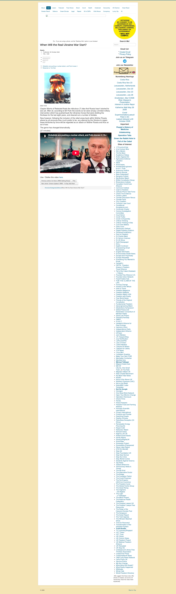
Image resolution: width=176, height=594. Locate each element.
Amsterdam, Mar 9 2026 (125, 97)
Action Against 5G (122, 157)
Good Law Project (122, 315)
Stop (118, 453)
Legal (72, 11)
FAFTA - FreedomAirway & (122, 266)
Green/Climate (64, 11)
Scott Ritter (120, 441)
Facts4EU (119, 263)
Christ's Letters (121, 195)
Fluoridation (124, 453)
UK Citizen (120, 536)
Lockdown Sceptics (123, 354)
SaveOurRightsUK (122, 439)
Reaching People (122, 416)
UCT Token (120, 532)
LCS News (120, 350)
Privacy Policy (125, 54)
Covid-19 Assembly (123, 219)
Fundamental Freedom (124, 304)
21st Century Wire (122, 149)
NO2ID (118, 377)
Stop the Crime (121, 457)
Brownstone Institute (123, 182)
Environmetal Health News (125, 253)
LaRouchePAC (121, 341)
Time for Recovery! (123, 522)
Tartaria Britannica (122, 464)
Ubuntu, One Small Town (123, 369)
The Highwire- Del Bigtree (121, 491)
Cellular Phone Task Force (126, 191)
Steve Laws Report (123, 447)
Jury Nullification (122, 339)
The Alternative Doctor (124, 472)
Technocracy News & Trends (123, 467)
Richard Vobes (121, 431)
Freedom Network (122, 292)
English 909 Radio (122, 251)
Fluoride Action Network (124, 277)
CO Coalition (121, 201)
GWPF (118, 319)
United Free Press (122, 553)
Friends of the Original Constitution (124, 301)
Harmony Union (121, 327)
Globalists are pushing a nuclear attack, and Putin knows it (60, 66)
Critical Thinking (122, 221)
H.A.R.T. (119, 321)
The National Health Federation (123, 500)
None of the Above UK (124, 379)
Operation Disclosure (123, 397)
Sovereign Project (122, 443)
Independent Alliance (123, 331)
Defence (55, 11)
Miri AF (118, 366)
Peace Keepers (121, 402)
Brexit (78, 8)
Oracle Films (120, 399)
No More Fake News (123, 375)
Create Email (125, 52)
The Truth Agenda (122, 517)
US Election (116, 8)
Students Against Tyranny (125, 461)
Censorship (106, 8)
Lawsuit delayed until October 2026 (124, 120)
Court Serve (120, 215)
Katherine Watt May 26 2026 (124, 108)
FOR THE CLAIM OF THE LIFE (125, 282)
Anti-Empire (120, 164)
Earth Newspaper (122, 242)
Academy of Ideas (122, 155)
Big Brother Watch (122, 178)
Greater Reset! (45, 11)
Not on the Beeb (122, 383)
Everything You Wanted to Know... (125, 260)
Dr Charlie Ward (122, 236)
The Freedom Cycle (123, 484)
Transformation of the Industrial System (123, 525)
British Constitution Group (125, 180)
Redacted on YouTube (49, 68)
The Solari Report (122, 515)
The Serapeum (121, 513)
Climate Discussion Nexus (125, 197)
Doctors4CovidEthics (123, 232)
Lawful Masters (121, 344)
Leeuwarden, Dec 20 (124, 88)
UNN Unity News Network (125, 557)
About (43, 8)
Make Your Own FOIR (124, 356)
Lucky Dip (115, 11)
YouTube (126, 370)
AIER (118, 162)
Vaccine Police (121, 561)
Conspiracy (106, 11)
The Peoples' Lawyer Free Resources (125, 506)
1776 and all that (122, 147)
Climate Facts (121, 199)
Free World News (122, 298)
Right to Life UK (121, 433)
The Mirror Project (122, 497)
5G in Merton (120, 151)
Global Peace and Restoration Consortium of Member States (125, 312)
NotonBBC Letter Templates (122, 386)
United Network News (124, 555)
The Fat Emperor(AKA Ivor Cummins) (123, 481)
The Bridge (120, 474)
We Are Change (122, 563)
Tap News (119, 462)
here (61, 177)
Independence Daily (123, 329)
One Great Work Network (125, 393)
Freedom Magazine (123, 290)
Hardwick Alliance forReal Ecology (123, 324)
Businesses (120, 250)
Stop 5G (119, 451)
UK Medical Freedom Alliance (123, 543)
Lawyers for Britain (122, 346)
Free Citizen (70, 8)
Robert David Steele (123, 435)
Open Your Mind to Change (126, 395)
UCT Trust (119, 534)
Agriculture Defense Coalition (123, 160)
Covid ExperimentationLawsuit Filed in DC (124, 114)
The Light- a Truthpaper (121, 494)
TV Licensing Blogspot (124, 530)
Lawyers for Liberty (123, 348)
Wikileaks (119, 569)
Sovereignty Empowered (125, 445)
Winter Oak (120, 571)
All (44, 61)
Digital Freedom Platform (125, 230)
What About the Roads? (124, 565)
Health (90, 8)
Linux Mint (119, 352)
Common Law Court (123, 203)
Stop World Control (123, 459)
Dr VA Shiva (120, 240)
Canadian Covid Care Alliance (124, 185)
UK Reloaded (121, 546)
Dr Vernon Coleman (123, 238)
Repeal (79, 11)
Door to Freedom (122, 234)
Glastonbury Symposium (125, 308)
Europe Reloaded (122, 257)
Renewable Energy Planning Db (123, 425)
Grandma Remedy (122, 317)
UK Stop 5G (120, 548)
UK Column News (122, 538)
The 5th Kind (120, 470)
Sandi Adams (121, 437)
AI (121, 11)
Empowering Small (123, 248)
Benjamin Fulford (122, 176)
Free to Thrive (121, 288)
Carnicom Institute (122, 188)
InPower (119, 333)
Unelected (98, 8)
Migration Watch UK (123, 371)
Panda (118, 401)
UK (129, 453)
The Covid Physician (123, 478)
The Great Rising (122, 488)
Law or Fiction (121, 342)
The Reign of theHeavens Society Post (124, 510)
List (48, 8)
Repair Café (120, 428)
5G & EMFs (87, 11)
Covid (84, 8)
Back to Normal (121, 172)
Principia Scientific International (122, 409)
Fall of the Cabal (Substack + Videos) (125, 272)
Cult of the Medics (122, 224)
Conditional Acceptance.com (122, 206)
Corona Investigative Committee (123, 212)
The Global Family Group (125, 486)
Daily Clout (120, 226)
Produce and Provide (123, 414)
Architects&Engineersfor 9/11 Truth (124, 167)
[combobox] (124, 44)
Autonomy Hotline (122, 170)
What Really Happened (124, 567)
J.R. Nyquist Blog (122, 337)
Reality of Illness (122, 418)
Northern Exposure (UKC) (125, 381)
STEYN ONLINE (122, 449)
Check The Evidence (123, 193)
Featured (61, 8)
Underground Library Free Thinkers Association (125, 551)
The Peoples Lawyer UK (125, 503)
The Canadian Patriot (123, 476)
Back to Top (132, 590)
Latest (54, 8)
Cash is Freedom (122, 190)
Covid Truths (120, 217)
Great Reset (125, 8)
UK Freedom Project (123, 540)
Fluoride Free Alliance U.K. (126, 275)
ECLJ (118, 244)
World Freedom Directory (125, 573)
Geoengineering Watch (124, 306)
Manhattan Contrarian (124, 358)
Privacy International (123, 412)
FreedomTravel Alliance (122, 268)
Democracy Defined (123, 228)
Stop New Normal (122, 455)
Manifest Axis (121, 360)
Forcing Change (122, 284)
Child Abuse (97, 11)
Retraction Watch (122, 430)
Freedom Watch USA (123, 294)
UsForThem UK (121, 559)
